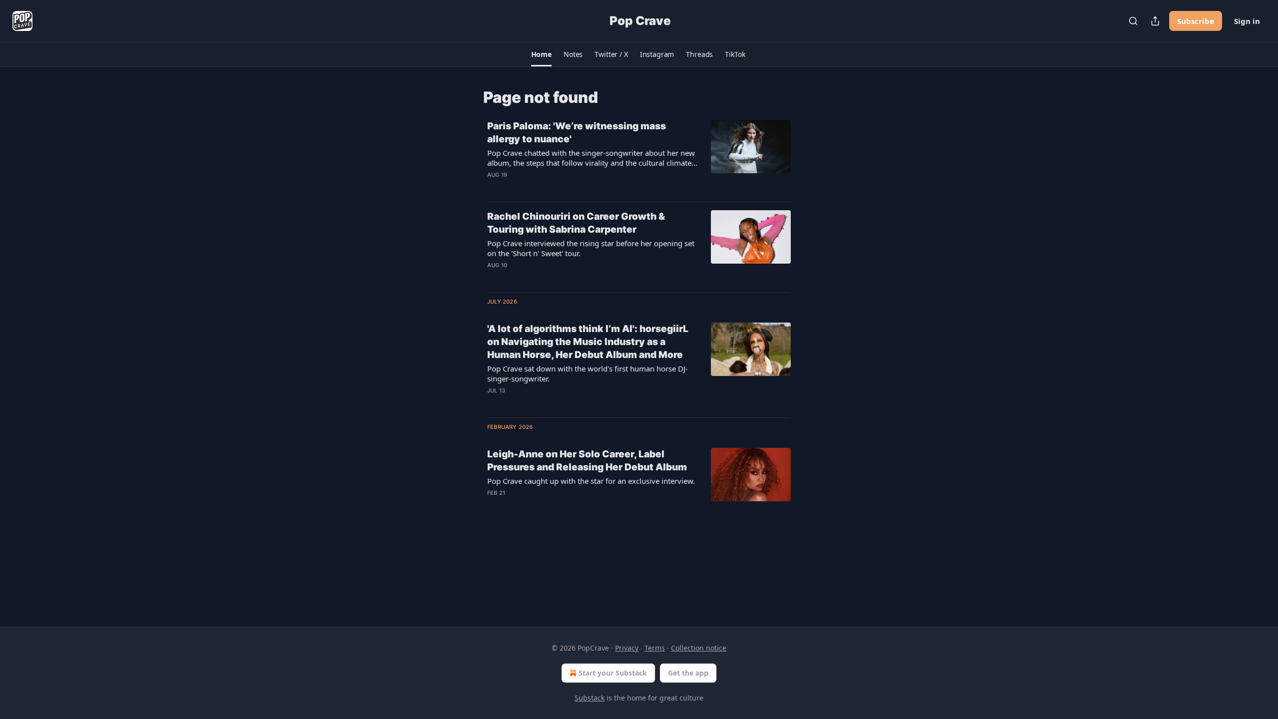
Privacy (627, 648)
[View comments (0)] (563, 188)
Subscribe (1195, 21)
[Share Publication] (1155, 21)
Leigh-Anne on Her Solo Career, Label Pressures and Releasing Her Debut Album (587, 460)
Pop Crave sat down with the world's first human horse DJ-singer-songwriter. (587, 373)
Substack (590, 698)
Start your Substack (613, 673)
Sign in (1247, 21)
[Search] (1133, 21)
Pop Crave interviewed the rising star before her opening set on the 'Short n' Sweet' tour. (590, 248)
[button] (541, 54)
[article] (639, 157)
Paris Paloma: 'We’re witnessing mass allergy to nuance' (576, 132)
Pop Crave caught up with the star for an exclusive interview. (591, 481)
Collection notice (698, 648)
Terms (654, 648)
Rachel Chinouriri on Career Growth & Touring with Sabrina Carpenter (576, 223)
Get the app (688, 673)
